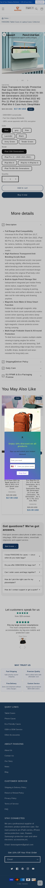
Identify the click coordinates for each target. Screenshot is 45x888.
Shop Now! (23, 473)
